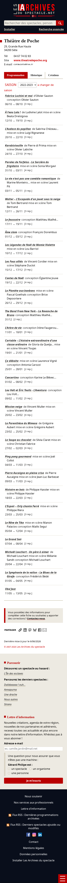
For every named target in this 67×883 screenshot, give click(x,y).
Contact (33, 842)
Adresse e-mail (13, 743)
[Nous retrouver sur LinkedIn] (40, 835)
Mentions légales (33, 848)
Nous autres (11, 699)
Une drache (10, 694)
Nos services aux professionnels (33, 802)
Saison (11, 84)
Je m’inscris (33, 780)
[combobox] (30, 23)
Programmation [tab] (15, 75)
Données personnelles (33, 854)
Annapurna (10, 689)
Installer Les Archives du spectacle (33, 860)
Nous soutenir (33, 796)
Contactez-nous (36, 618)
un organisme (41, 768)
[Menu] (62, 878)
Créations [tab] (53, 75)
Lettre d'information (33, 809)
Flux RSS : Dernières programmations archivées (35, 816)
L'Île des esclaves (13, 673)
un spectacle (19, 768)
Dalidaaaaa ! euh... (15, 685)
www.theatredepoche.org (30, 60)
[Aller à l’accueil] (33, 16)
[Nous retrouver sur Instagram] (34, 835)
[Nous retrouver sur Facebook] (28, 835)
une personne (20, 773)
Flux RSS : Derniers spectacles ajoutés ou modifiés (35, 826)
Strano (8, 704)
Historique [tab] (36, 75)
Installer (9, 29)
